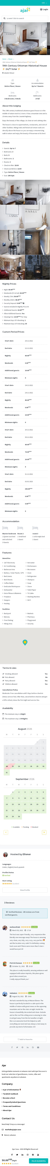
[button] (44, 3)
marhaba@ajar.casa (13, 1129)
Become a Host (9, 1098)
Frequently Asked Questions (14, 1102)
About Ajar (7, 1110)
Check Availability (39, 1161)
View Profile (25, 890)
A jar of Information (11, 1090)
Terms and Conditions (12, 1106)
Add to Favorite (25, 1039)
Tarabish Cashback (10, 1094)
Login (45, 9)
